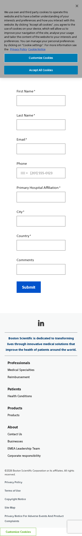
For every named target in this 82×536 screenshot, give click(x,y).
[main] (41, 153)
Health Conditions (20, 396)
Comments (25, 260)
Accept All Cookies (41, 70)
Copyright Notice (15, 499)
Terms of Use (13, 490)
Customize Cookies (18, 531)
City (19, 212)
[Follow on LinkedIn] (41, 323)
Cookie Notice (36, 49)
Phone (22, 163)
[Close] (77, 6)
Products (14, 415)
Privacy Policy (13, 482)
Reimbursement (19, 377)
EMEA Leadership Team (24, 448)
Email (21, 139)
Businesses (15, 441)
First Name (25, 91)
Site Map (10, 507)
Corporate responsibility (24, 456)
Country (23, 236)
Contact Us (15, 434)
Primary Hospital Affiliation (38, 187)
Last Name (25, 115)
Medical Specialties (21, 370)
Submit (28, 287)
